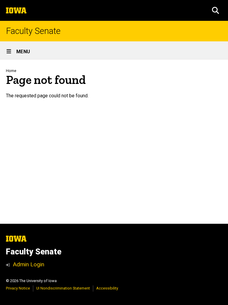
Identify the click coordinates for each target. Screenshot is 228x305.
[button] (215, 10)
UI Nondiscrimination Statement (63, 288)
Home (11, 70)
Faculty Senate (33, 31)
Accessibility (107, 288)
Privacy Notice (18, 288)
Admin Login (28, 264)
